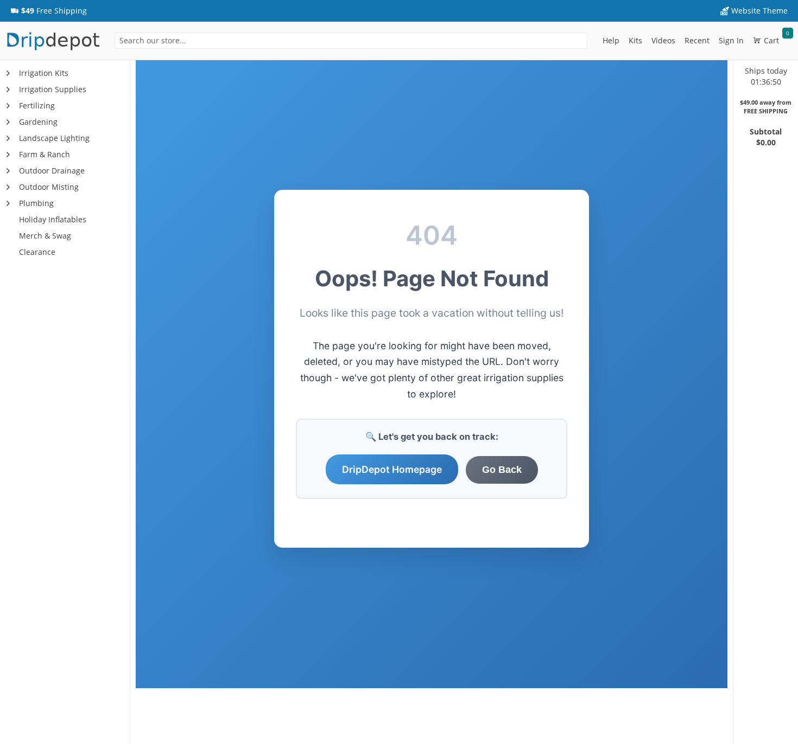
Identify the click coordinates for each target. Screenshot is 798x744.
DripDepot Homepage (392, 469)
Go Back (502, 469)
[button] (48, 11)
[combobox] (351, 40)
